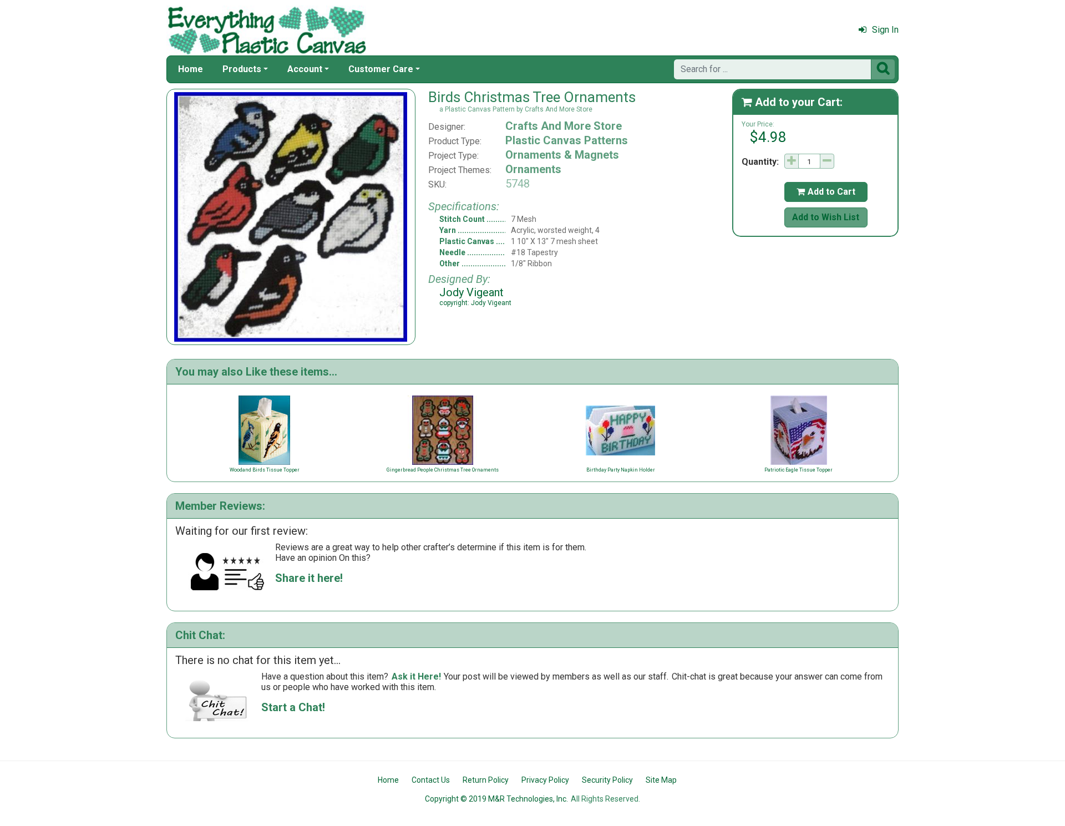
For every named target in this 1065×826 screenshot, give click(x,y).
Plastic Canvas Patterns (566, 140)
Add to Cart (826, 191)
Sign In (885, 29)
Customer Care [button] (380, 69)
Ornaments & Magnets (562, 154)
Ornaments (533, 169)
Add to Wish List (825, 217)
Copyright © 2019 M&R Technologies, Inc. (496, 798)
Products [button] (241, 69)
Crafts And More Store (563, 126)
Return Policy (486, 780)
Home (190, 69)
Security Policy (607, 780)
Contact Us (431, 780)
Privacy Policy (545, 780)
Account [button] (304, 69)
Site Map (661, 780)
